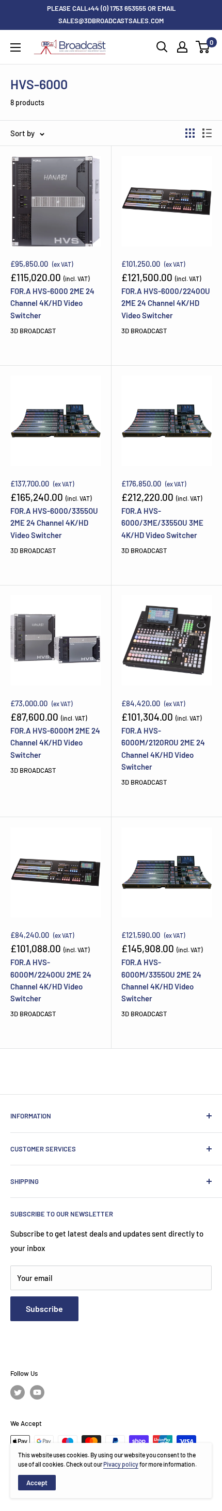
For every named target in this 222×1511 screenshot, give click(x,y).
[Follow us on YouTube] (37, 1392)
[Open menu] (15, 47)
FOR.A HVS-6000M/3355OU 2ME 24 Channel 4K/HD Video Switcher (161, 980)
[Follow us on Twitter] (17, 1392)
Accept (36, 1482)
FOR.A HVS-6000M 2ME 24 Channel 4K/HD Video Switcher (55, 742)
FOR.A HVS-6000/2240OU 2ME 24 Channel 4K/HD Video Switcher (165, 303)
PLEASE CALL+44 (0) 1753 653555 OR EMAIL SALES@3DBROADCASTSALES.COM (111, 14)
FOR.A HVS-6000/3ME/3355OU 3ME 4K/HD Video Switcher (162, 523)
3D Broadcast (33, 331)
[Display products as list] (207, 133)
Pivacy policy (120, 1464)
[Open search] (162, 47)
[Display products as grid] (190, 133)
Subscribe (44, 1308)
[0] (203, 47)
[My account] (182, 47)
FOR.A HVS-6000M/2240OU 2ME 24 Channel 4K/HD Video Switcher (50, 980)
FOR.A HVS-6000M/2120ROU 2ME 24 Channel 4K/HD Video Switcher (163, 748)
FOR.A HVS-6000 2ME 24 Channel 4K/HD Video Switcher (52, 303)
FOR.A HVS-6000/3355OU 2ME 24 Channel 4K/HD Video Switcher (54, 523)
